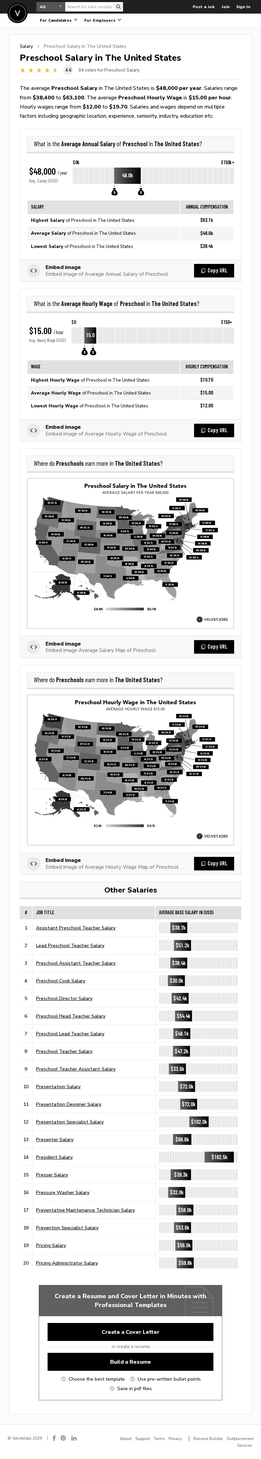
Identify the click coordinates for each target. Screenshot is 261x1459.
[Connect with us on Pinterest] (63, 1438)
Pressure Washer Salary (62, 1192)
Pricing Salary (51, 1245)
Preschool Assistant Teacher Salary (76, 963)
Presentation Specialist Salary (70, 1122)
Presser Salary (52, 1174)
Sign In (243, 6)
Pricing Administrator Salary (67, 1263)
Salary (26, 46)
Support (142, 1438)
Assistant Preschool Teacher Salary (76, 927)
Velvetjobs (17, 13)
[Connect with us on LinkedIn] (74, 1438)
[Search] (118, 7)
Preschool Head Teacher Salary (70, 1016)
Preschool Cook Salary (60, 980)
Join (225, 6)
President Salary (54, 1157)
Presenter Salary (54, 1139)
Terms (159, 1438)
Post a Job (204, 6)
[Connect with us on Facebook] (54, 1438)
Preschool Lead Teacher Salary (70, 1033)
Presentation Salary (58, 1086)
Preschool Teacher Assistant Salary (76, 1069)
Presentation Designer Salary (68, 1104)
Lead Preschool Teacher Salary (70, 945)
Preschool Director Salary (64, 998)
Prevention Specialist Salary (67, 1227)
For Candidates (56, 20)
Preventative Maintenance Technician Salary (85, 1210)
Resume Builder (208, 1438)
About (126, 1438)
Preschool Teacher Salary (64, 1051)
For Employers (100, 20)
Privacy (175, 1438)
